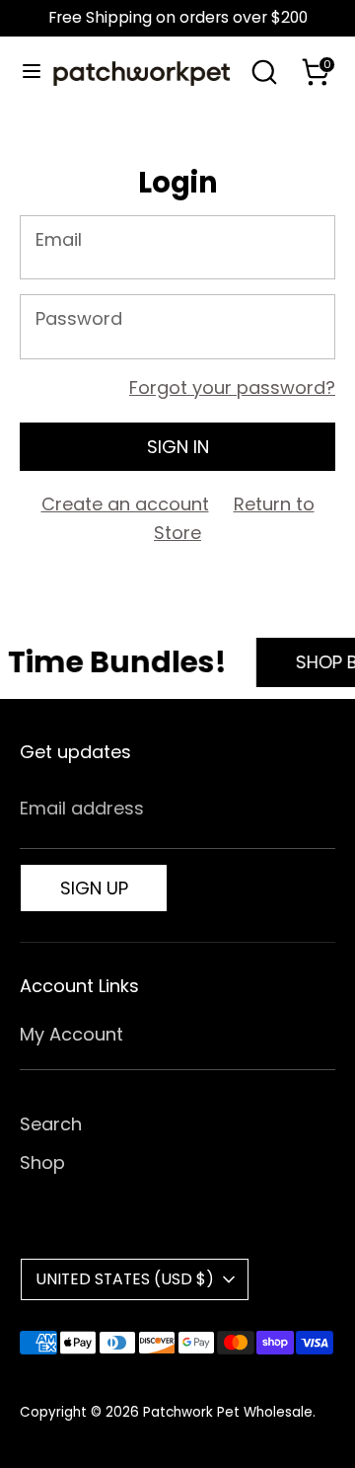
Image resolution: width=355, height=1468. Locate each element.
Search (51, 1124)
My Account (71, 1034)
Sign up (94, 888)
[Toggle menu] (24, 71)
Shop (42, 1162)
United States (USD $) (125, 1279)
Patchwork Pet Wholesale (228, 1412)
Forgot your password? (232, 387)
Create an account (125, 504)
